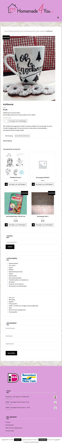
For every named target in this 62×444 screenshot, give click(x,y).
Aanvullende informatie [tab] (22, 136)
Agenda (11, 302)
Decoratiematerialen (15, 278)
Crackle (5, 128)
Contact (8, 422)
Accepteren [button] (17, 439)
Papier (11, 274)
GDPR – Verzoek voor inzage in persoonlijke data (23, 306)
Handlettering (28, 31)
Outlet (23, 126)
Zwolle (22, 130)
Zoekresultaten (13, 263)
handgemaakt (12, 128)
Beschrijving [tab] (9, 136)
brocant (49, 126)
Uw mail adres (10, 328)
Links (10, 308)
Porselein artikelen (39, 31)
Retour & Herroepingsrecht (14, 428)
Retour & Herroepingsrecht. (17, 310)
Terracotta (40, 126)
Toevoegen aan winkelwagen (17, 121)
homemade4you (42, 128)
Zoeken (10, 247)
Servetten (12, 282)
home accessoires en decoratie (26, 128)
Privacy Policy (10, 431)
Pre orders (12, 265)
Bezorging (12, 299)
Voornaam (9, 336)
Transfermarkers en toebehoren (18, 280)
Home (6, 31)
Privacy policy (13, 304)
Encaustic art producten (16, 284)
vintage (17, 130)
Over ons (11, 297)
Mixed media (13, 276)
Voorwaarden (13, 312)
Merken (11, 270)
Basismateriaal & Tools (16, 31)
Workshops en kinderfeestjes (18, 286)
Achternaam (10, 344)
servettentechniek (8, 130)
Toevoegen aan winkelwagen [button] (17, 184)
